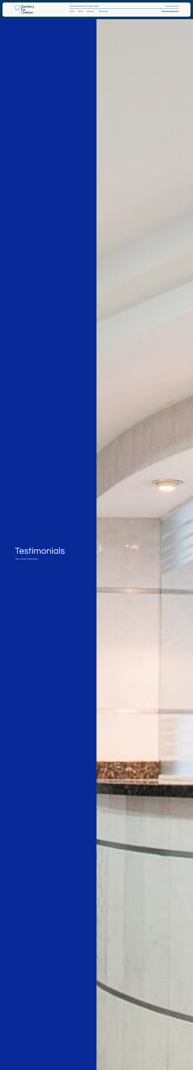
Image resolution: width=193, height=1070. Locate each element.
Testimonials (103, 11)
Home (72, 11)
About (80, 11)
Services (90, 11)
